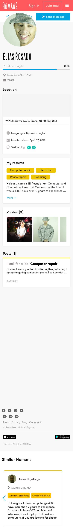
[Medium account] (9, 410)
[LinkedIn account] (11, 416)
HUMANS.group (26, 427)
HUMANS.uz (9, 427)
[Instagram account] (15, 410)
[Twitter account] (21, 410)
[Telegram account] (5, 416)
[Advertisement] (18, 348)
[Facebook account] (3, 410)
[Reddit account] (17, 416)
